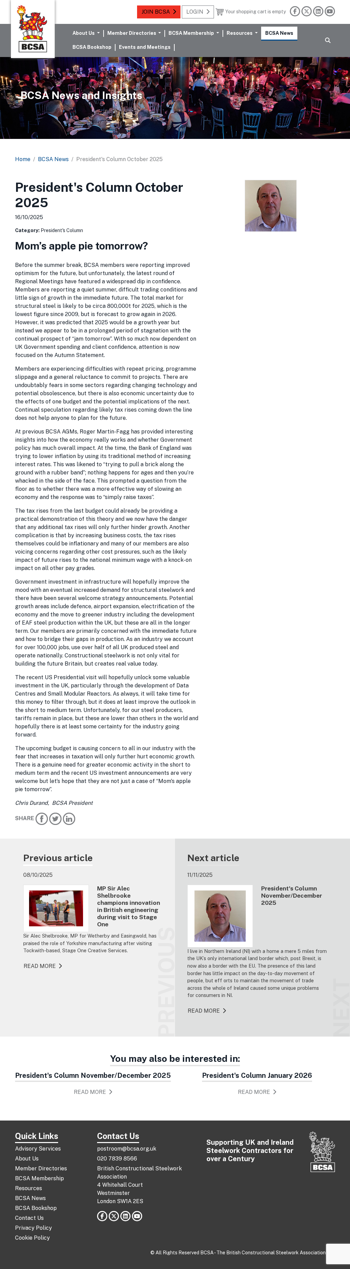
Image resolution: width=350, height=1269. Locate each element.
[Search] (328, 40)
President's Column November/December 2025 (93, 1075)
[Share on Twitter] (55, 818)
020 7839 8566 (117, 1158)
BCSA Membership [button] (192, 33)
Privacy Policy (33, 1228)
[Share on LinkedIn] (69, 818)
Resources (28, 1188)
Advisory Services (38, 1148)
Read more (40, 966)
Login (194, 12)
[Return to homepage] (33, 29)
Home (22, 159)
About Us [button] (84, 33)
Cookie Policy (32, 1238)
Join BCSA (156, 12)
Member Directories (41, 1168)
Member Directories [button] (132, 33)
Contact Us (29, 1218)
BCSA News (279, 33)
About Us (27, 1158)
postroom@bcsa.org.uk (126, 1148)
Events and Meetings (145, 47)
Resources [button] (240, 33)
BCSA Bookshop (91, 47)
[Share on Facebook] (42, 818)
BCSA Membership (39, 1178)
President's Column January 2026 (257, 1075)
